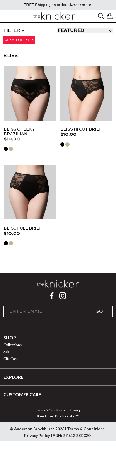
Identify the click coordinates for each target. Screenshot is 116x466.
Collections (12, 345)
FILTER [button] (12, 30)
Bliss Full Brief (23, 228)
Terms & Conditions (50, 410)
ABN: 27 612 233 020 (71, 435)
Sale (6, 351)
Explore (13, 377)
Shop (9, 337)
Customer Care (22, 394)
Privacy (75, 410)
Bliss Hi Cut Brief (81, 130)
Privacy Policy (37, 435)
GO (99, 311)
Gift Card (11, 358)
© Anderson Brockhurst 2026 (37, 428)
